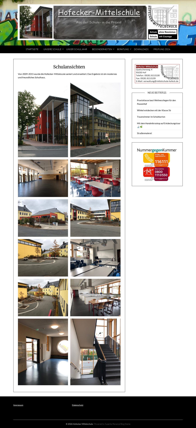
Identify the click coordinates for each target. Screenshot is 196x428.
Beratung (123, 49)
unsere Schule (52, 49)
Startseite (32, 49)
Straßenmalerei (144, 133)
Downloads (141, 49)
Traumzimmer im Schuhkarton (151, 116)
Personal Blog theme (121, 424)
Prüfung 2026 (162, 49)
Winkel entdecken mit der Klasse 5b (154, 110)
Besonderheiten (102, 49)
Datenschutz (77, 405)
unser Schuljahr (76, 49)
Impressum (18, 405)
